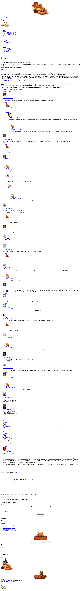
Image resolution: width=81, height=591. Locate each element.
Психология (8, 36)
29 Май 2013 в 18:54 (7, 427)
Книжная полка (6, 35)
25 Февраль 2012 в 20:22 (8, 229)
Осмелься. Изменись (7, 529)
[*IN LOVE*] (21, 494)
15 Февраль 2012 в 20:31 (16, 198)
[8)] (3, 494)
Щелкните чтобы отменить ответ (6, 474)
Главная (4, 28)
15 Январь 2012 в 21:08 (13, 117)
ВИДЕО (7, 71)
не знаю (6, 511)
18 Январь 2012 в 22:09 (11, 150)
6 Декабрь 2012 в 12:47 (8, 377)
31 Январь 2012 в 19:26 (8, 159)
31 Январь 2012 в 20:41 (11, 169)
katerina (4, 248)
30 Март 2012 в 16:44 (7, 288)
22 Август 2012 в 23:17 (8, 337)
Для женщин (8, 48)
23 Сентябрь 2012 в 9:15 (8, 357)
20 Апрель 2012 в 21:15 (8, 299)
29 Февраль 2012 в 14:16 (8, 249)
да (5, 509)
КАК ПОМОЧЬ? (4, 87)
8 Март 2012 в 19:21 (10, 278)
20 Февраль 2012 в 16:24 (8, 208)
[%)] (26, 494)
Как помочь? (6, 51)
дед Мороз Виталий (7, 396)
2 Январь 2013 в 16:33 (8, 409)
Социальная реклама (10, 33)
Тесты (4, 47)
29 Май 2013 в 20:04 (7, 438)
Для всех (7, 50)
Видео (4, 31)
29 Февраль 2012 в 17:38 (11, 259)
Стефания (5, 207)
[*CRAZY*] (30, 494)
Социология (8, 38)
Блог (4, 30)
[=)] (1, 494)
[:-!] (17, 494)
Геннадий (5, 158)
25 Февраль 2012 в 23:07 (8, 239)
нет (5, 510)
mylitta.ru (5, 317)
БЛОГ (2, 69)
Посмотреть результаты (41, 516)
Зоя (6, 106)
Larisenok (5, 228)
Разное (7, 40)
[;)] (7, 494)
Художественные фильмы (11, 34)
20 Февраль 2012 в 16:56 (11, 220)
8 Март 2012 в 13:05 (7, 268)
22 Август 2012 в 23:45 (11, 347)
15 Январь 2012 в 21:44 (16, 129)
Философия (8, 39)
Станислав (5, 238)
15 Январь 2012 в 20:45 (11, 107)
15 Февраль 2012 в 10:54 (13, 188)
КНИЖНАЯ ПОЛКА (9, 76)
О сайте (4, 52)
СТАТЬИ (6, 80)
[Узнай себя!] (7, 570)
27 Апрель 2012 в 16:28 (8, 308)
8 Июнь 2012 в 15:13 (10, 328)
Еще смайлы (35, 494)
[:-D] (12, 494)
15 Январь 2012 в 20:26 (8, 98)
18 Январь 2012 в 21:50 (8, 139)
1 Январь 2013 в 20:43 (8, 397)
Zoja (4, 96)
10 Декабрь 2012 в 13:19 (11, 387)
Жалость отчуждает (7, 526)
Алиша (4, 356)
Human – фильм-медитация (9, 528)
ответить (5, 102)
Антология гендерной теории (9, 530)
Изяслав (4, 138)
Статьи (4, 41)
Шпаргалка (7, 581)
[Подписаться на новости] (40, 540)
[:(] (5, 494)
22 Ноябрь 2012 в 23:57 (8, 368)
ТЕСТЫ (2, 84)
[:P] (9, 494)
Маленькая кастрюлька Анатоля (10, 525)
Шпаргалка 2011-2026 (5, 580)
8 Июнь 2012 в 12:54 (7, 318)
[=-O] (14, 494)
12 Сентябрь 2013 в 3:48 (8, 451)
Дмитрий (5, 366)
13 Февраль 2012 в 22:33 (11, 179)
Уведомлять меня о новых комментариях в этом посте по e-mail (15, 499)
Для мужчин (8, 49)
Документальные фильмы (11, 32)
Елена (7, 178)
